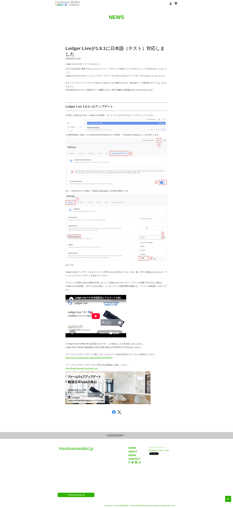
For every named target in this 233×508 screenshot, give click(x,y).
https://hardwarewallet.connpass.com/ (82, 368)
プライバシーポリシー (157, 447)
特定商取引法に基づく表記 (159, 450)
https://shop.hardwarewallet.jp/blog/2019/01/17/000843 (89, 358)
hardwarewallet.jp (76, 495)
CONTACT (134, 458)
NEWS (132, 455)
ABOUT (132, 451)
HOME (132, 447)
